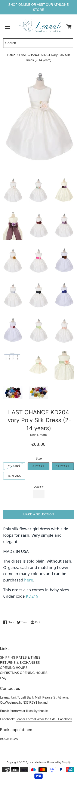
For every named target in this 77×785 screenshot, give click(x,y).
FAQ (3, 678)
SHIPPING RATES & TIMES (20, 657)
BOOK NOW (9, 739)
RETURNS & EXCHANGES (20, 662)
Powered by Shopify (59, 762)
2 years (14, 466)
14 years (14, 476)
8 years (38, 466)
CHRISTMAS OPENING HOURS (23, 673)
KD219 (32, 596)
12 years (63, 466)
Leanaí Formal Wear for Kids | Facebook (44, 719)
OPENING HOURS (14, 667)
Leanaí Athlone (37, 762)
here (28, 580)
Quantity (38, 486)
